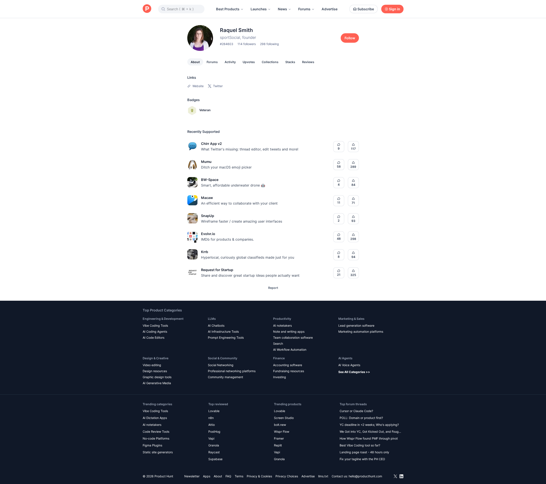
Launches (259, 9)
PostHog (214, 431)
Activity (230, 62)
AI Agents (345, 358)
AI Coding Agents (155, 331)
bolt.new (280, 424)
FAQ (228, 476)
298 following (269, 44)
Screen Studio (284, 418)
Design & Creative (155, 358)
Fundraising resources (288, 371)
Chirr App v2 (211, 143)
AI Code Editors (153, 337)
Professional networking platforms (232, 371)
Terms (239, 476)
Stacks (290, 62)
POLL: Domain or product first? (361, 418)
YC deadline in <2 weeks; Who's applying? (369, 424)
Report (273, 288)
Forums (304, 9)
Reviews (308, 62)
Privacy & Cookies (259, 476)
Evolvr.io (208, 234)
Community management (225, 377)
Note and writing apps (288, 331)
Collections (270, 62)
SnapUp (207, 216)
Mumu (206, 161)
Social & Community (222, 358)
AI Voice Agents (349, 365)
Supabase (215, 459)
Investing (279, 377)
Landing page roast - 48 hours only (364, 452)
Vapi (211, 438)
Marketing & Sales (351, 318)
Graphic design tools (157, 377)
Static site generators (158, 452)
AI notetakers (282, 325)
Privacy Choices (286, 476)
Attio (211, 424)
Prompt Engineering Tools (226, 337)
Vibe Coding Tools (155, 325)
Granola (213, 445)
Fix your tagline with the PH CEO (362, 459)
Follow (350, 38)
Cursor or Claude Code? (356, 411)
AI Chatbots (216, 325)
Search (278, 343)
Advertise (329, 9)
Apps (206, 476)
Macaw (207, 198)
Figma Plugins (152, 445)
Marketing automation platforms (360, 331)
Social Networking (220, 365)
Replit (278, 445)
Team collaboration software (293, 337)
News (282, 9)
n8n (211, 418)
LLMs (212, 318)
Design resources (155, 371)
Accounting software (287, 365)
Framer (279, 438)
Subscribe (365, 9)
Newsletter (192, 476)
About (195, 62)
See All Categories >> (354, 372)
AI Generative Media (157, 383)
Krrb (204, 252)
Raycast (214, 452)
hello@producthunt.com (365, 476)
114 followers (246, 44)
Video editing (152, 365)
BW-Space (209, 180)
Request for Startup (217, 270)
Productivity (282, 318)
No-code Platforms (156, 438)
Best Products (227, 9)
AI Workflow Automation (289, 349)
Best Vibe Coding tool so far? (360, 445)
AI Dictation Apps (155, 418)
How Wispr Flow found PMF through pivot (369, 438)
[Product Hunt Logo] (147, 9)
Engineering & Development (163, 318)
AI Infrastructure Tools (223, 331)
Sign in (394, 9)
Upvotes (249, 62)
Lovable (213, 411)
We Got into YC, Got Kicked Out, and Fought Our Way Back (370, 432)
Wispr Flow (281, 431)
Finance (279, 358)
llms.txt (323, 476)
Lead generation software (356, 325)
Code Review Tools (156, 431)
